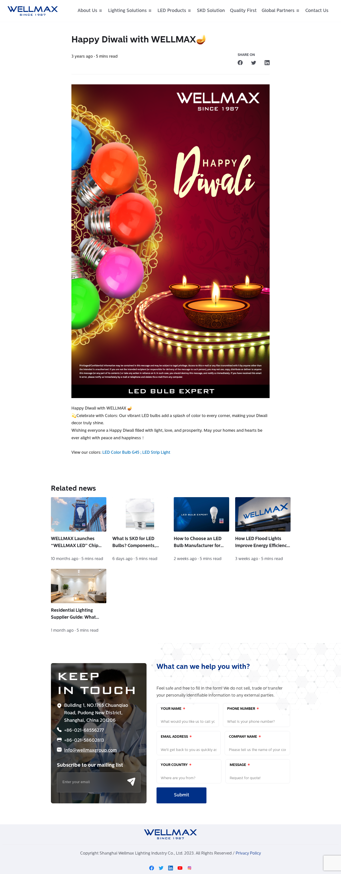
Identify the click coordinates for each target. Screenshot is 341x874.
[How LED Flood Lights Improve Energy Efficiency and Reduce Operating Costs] (263, 514)
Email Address (175, 737)
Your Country (174, 765)
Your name (171, 709)
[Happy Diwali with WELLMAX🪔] (240, 63)
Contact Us (317, 11)
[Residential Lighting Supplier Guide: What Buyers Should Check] (78, 586)
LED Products (172, 11)
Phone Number (241, 709)
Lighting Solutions (127, 11)
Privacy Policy (248, 854)
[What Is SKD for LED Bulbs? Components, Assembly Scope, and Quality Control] (140, 514)
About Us (87, 11)
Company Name (243, 737)
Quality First (243, 11)
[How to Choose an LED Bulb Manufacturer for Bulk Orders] (201, 514)
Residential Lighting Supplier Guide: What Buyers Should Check (73, 614)
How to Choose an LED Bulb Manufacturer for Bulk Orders (197, 543)
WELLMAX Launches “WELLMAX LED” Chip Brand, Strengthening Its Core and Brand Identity (76, 543)
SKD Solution (211, 11)
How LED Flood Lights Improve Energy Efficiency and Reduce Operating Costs (262, 543)
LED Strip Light (156, 453)
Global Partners (278, 11)
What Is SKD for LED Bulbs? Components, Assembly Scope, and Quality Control (134, 543)
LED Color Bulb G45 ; (122, 453)
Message (238, 765)
